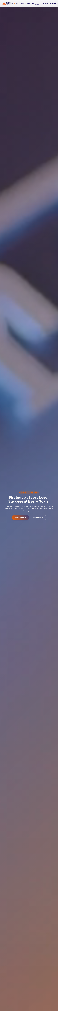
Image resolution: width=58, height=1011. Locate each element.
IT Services (37, 3)
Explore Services (38, 517)
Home (16, 3)
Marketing (30, 3)
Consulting (53, 3)
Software (45, 3)
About (22, 3)
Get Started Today (20, 517)
